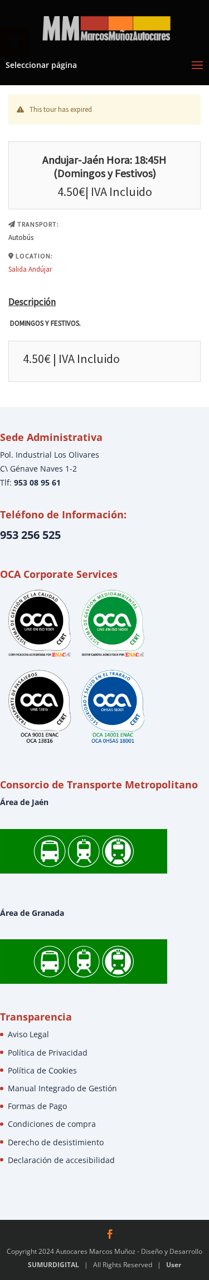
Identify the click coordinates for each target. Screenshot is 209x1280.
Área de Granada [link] (32, 913)
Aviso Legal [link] (28, 1034)
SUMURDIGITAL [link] (53, 1264)
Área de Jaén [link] (24, 802)
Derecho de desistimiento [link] (56, 1142)
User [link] (173, 1264)
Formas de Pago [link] (37, 1106)
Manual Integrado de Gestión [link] (62, 1088)
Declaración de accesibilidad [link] (61, 1160)
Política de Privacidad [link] (48, 1052)
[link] (105, 27)
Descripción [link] (32, 302)
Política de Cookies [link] (42, 1070)
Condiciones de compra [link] (52, 1124)
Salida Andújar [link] (30, 269)
